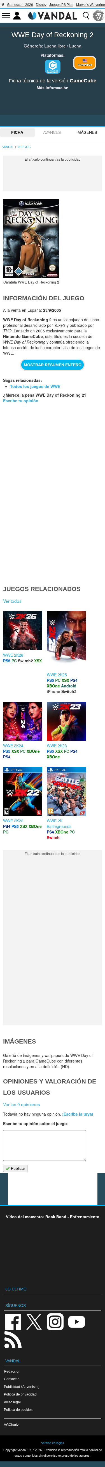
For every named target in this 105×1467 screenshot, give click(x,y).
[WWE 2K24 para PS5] (22, 720)
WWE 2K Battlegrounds (59, 823)
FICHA (17, 132)
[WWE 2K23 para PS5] (66, 720)
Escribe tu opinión (20, 400)
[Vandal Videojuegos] (52, 15)
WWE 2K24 (13, 745)
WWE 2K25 (57, 674)
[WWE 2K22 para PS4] (22, 791)
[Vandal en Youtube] (76, 1321)
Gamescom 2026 (20, 5)
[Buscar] (86, 16)
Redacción (12, 1371)
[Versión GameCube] (52, 67)
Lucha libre (55, 45)
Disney (41, 5)
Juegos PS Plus (61, 5)
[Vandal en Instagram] (55, 1321)
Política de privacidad (20, 1394)
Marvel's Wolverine (90, 5)
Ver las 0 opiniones (21, 1104)
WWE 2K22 (13, 820)
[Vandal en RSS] (13, 1339)
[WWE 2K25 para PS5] (66, 640)
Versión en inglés (52, 1443)
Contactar (11, 1379)
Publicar (17, 1168)
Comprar (85, 64)
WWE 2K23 (57, 745)
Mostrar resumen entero (52, 365)
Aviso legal (12, 1402)
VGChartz (11, 1424)
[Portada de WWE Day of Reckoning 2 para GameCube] (31, 238)
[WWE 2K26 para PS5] (22, 630)
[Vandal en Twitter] (34, 1321)
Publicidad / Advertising (21, 1387)
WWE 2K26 (13, 655)
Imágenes (86, 132)
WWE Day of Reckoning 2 (52, 35)
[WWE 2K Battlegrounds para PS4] (66, 791)
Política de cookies (18, 1409)
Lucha (75, 45)
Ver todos (12, 601)
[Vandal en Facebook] (13, 1321)
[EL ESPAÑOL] (98, 15)
